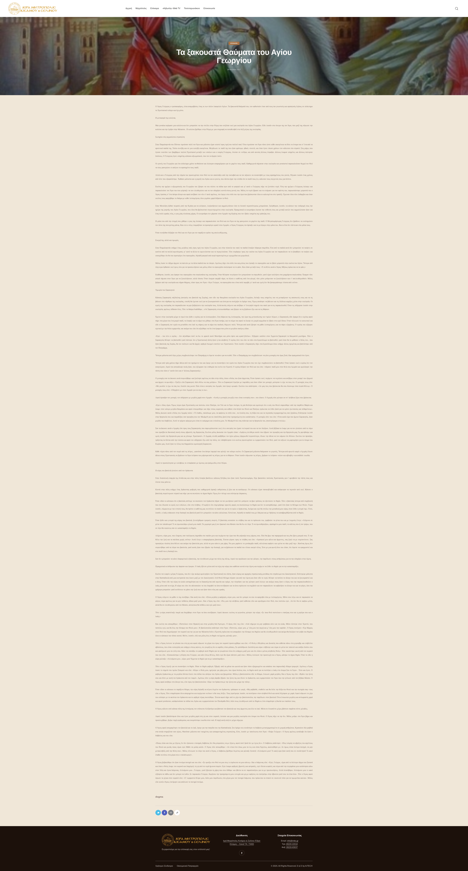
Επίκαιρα (233, 43)
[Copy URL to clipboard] (177, 812)
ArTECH (309, 866)
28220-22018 (292, 844)
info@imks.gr (292, 841)
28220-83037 (292, 847)
